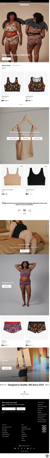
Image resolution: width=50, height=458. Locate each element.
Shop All (3, 67)
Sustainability (5, 432)
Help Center (40, 408)
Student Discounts (42, 416)
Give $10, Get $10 (5, 434)
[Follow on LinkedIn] (34, 448)
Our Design (4, 430)
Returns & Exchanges (42, 406)
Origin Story (24, 436)
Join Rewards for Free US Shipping (25, 1)
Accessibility (24, 427)
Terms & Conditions (42, 419)
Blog (22, 430)
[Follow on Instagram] (18, 448)
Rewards (23, 440)
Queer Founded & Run (24, 393)
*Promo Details (5, 436)
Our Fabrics (4, 428)
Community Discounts (42, 414)
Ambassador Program (26, 428)
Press (23, 438)
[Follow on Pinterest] (24, 448)
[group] (24, 32)
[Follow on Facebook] (15, 448)
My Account (40, 404)
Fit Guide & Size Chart (6, 427)
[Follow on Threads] (21, 448)
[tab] (6, 65)
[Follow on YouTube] (27, 448)
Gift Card (40, 410)
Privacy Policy (41, 417)
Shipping (39, 412)
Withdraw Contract (42, 421)
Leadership (24, 434)
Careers (23, 432)
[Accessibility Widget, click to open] (47, 456)
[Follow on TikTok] (31, 448)
